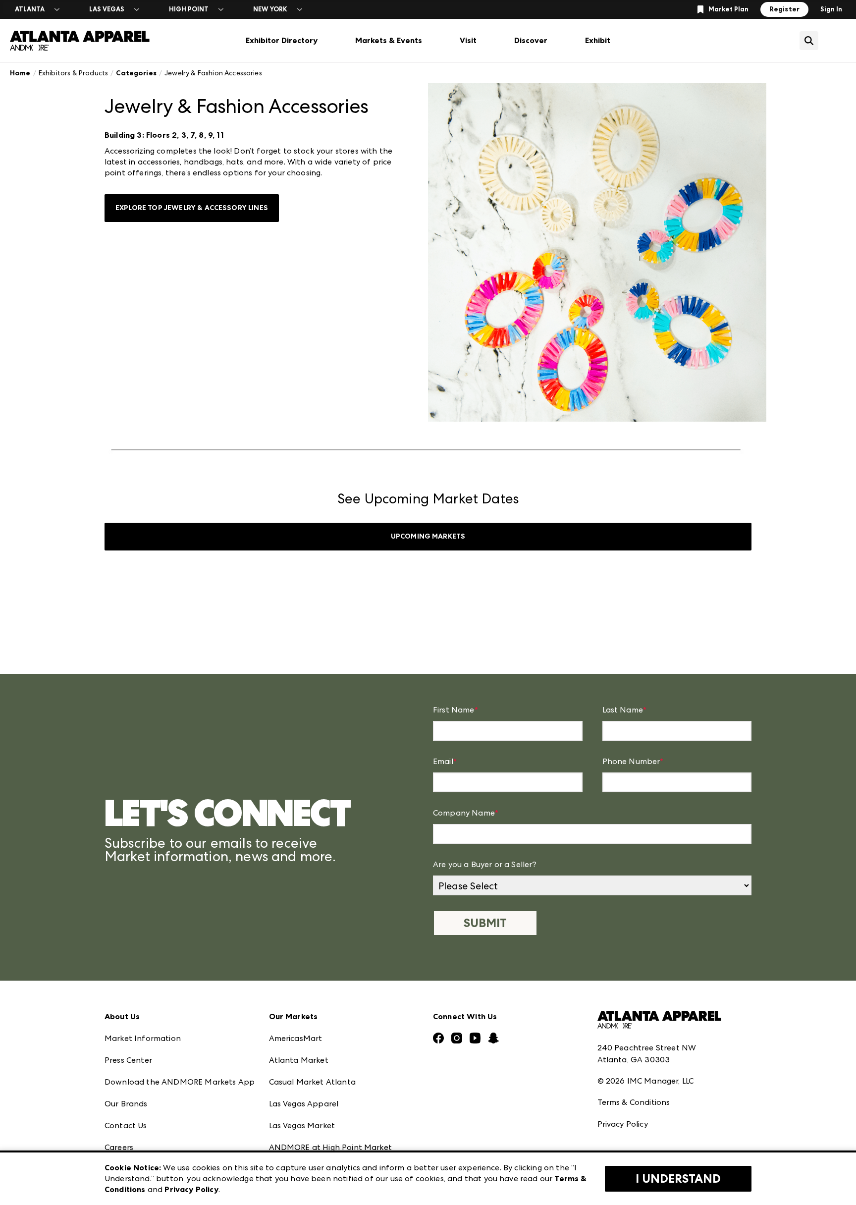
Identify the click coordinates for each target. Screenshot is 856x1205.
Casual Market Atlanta (312, 1082)
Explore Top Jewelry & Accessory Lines (191, 208)
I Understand (678, 1178)
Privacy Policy (622, 1124)
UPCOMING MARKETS (428, 536)
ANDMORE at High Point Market (330, 1147)
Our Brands (126, 1103)
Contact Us (126, 1125)
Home (20, 73)
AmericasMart (295, 1038)
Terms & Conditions (633, 1102)
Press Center (128, 1060)
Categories (136, 73)
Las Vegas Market (302, 1125)
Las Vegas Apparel (304, 1103)
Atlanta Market (298, 1060)
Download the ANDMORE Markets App (180, 1082)
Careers (119, 1147)
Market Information (143, 1038)
